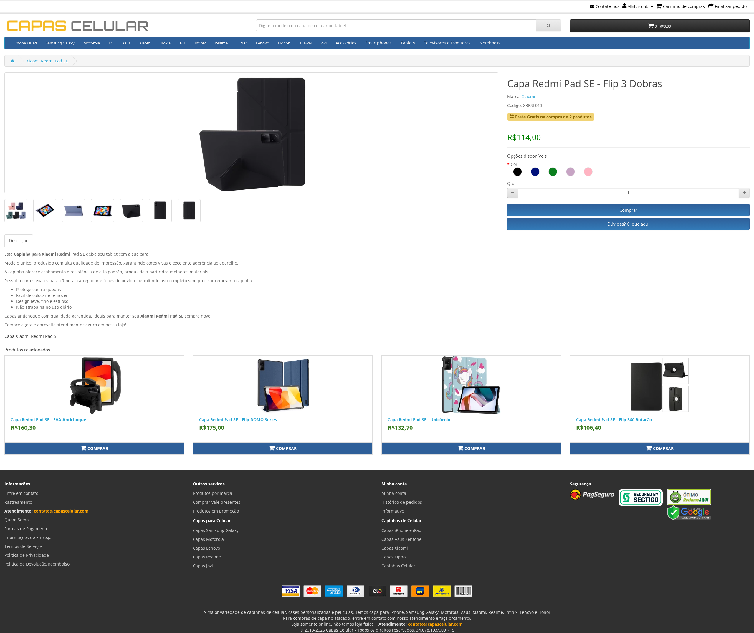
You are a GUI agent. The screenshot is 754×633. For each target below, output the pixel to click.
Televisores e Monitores (447, 43)
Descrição (18, 240)
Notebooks (489, 43)
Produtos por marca (212, 493)
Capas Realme (207, 557)
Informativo (392, 511)
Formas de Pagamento (26, 528)
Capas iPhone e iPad (401, 530)
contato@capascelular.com (61, 511)
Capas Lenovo (206, 548)
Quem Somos (17, 520)
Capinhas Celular (398, 565)
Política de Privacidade (26, 555)
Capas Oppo (393, 557)
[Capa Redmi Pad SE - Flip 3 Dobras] (251, 132)
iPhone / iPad (25, 43)
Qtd (511, 183)
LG (111, 43)
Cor (514, 164)
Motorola (91, 43)
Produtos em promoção (216, 511)
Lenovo (262, 43)
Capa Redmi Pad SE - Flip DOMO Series (238, 419)
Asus (126, 43)
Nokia (165, 43)
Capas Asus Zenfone (401, 539)
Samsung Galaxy (60, 43)
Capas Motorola (208, 539)
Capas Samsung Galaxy (216, 530)
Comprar (628, 210)
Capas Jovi (203, 565)
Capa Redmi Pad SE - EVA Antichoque (48, 419)
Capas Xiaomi (394, 548)
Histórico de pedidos (401, 502)
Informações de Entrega (28, 537)
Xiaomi (145, 43)
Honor (284, 43)
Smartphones (378, 43)
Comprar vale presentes (216, 502)
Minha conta (638, 6)
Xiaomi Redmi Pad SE (47, 61)
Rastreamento (18, 502)
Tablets (408, 43)
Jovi (323, 43)
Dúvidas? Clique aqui (628, 224)
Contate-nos (606, 6)
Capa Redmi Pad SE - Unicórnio (419, 419)
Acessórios (345, 43)
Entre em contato (21, 493)
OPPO (242, 43)
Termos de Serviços (23, 546)
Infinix (200, 43)
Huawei (305, 43)
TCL (182, 43)
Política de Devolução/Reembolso (37, 564)
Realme (221, 43)
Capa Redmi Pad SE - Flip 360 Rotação (614, 419)
